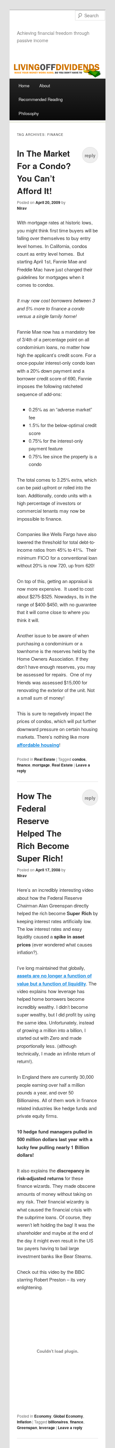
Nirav (22, 208)
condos (79, 759)
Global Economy (68, 1416)
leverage (47, 1427)
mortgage (41, 765)
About (44, 85)
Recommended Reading (41, 99)
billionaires (58, 1422)
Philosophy (29, 113)
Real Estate (44, 759)
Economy (42, 1416)
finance (23, 765)
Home (24, 85)
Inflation (24, 1422)
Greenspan (27, 1427)
